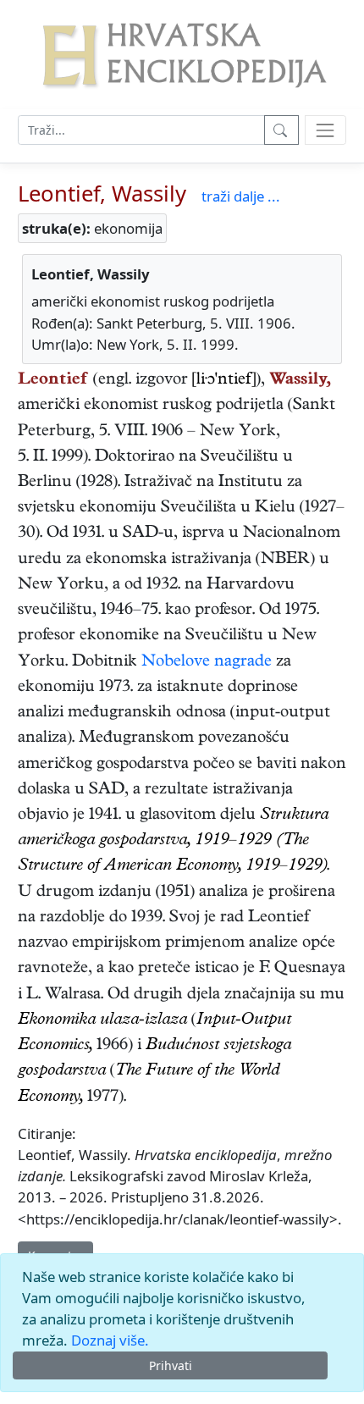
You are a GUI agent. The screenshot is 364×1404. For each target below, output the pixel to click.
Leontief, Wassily (102, 193)
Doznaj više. (110, 1340)
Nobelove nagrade (206, 663)
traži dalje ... (240, 196)
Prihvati (170, 1365)
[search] (325, 130)
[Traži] (281, 130)
